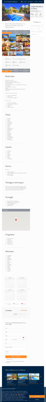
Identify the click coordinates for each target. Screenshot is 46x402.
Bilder (6, 31)
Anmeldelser (25, 32)
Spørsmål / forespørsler (8, 347)
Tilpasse (37, 399)
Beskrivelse (16, 31)
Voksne (6, 339)
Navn (6, 328)
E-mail (6, 332)
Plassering (25, 31)
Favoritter (30, 1)
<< (14, 314)
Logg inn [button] (36, 1)
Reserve (6, 32)
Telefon (6, 335)
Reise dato (7, 351)
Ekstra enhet (36, 34)
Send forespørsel (16, 356)
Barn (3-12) (15, 339)
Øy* (6, 343)
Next (28, 12)
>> (25, 314)
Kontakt (25, 1)
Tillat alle (37, 396)
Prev (4, 12)
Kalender (16, 32)
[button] (22, 1)
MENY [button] (40, 1)
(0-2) (23, 339)
